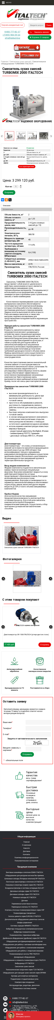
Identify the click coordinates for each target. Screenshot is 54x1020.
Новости (26, 848)
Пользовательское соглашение (26, 861)
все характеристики (26, 166)
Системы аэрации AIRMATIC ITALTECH (24, 926)
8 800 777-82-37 (12, 32)
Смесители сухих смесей (20, 62)
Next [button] (51, 136)
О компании (26, 845)
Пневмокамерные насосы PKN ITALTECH (24, 954)
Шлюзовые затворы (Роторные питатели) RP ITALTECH (24, 879)
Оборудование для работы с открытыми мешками (24, 951)
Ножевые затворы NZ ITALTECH (24, 897)
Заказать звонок (41, 32)
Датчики (24, 901)
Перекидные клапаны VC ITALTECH (25, 907)
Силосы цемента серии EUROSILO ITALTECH (24, 916)
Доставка (26, 851)
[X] (10, 199)
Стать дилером (31, 1011)
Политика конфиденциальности (26, 858)
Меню (7, 3)
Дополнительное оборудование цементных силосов (24, 919)
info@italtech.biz (12, 38)
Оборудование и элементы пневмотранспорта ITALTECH (24, 960)
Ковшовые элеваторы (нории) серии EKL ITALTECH (24, 885)
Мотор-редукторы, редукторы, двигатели (24, 985)
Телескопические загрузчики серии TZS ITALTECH (24, 970)
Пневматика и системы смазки (24, 988)
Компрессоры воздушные (24, 982)
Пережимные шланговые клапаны (24, 904)
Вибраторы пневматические (24, 932)
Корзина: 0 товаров (40, 37)
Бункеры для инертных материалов (24, 976)
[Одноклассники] (6, 199)
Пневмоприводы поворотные (25, 913)
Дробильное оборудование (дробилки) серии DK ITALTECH (24, 938)
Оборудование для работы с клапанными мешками (24, 948)
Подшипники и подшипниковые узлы (24, 979)
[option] (26, 104)
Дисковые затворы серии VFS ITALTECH (24, 894)
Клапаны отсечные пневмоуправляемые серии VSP (24, 910)
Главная (4, 62)
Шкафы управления (24, 923)
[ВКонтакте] (2, 199)
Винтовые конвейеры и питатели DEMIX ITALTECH (24, 872)
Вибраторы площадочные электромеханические (24, 929)
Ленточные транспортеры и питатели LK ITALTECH (24, 882)
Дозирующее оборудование (24, 957)
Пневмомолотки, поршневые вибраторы (25, 935)
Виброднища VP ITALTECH (24, 963)
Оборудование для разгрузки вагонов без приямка (24, 875)
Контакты (26, 854)
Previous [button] (2, 136)
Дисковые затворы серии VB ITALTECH (24, 891)
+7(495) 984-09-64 (11, 35)
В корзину (9, 192)
